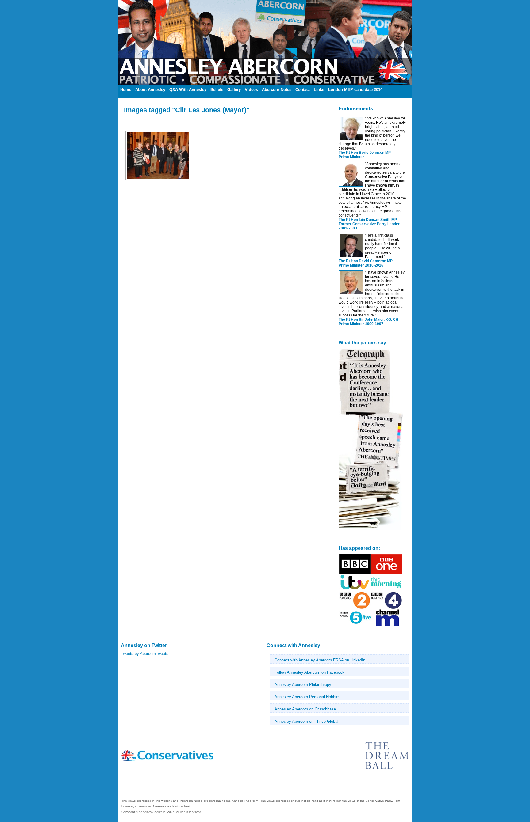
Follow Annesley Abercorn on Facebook (309, 672)
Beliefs (216, 89)
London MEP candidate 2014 (355, 89)
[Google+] (127, 785)
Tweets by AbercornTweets (144, 653)
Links (319, 89)
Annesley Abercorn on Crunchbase (305, 709)
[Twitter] (124, 785)
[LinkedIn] (123, 785)
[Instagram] (128, 785)
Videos (251, 89)
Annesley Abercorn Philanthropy (303, 684)
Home (125, 89)
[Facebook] (122, 785)
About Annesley (150, 89)
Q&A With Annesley (187, 89)
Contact (302, 89)
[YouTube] (125, 785)
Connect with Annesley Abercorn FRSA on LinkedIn (320, 660)
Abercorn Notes (276, 89)
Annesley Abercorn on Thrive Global (306, 721)
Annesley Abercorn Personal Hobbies (307, 697)
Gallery (234, 89)
